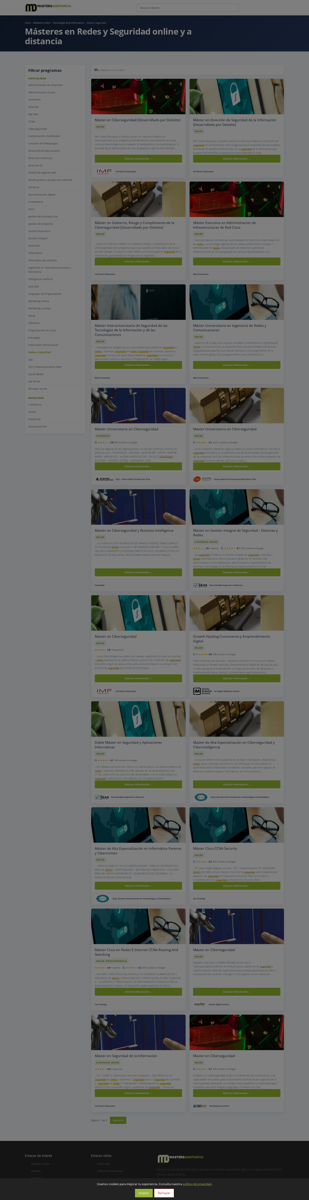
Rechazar (164, 1193)
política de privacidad (197, 1184)
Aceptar (144, 1193)
